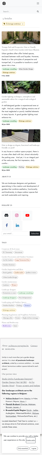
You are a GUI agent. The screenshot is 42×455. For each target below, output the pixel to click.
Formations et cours (9, 293)
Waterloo (27, 398)
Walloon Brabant (12, 398)
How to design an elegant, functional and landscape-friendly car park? (21, 146)
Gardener (6, 285)
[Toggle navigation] (38, 3)
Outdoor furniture (9, 265)
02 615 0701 (10, 348)
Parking (21, 167)
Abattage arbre (8, 318)
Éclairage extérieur (9, 72)
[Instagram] (16, 215)
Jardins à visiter (31, 272)
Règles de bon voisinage (30, 318)
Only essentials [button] (23, 448)
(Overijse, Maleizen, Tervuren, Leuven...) (21, 406)
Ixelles (35, 410)
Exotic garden (7, 272)
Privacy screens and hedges (28, 385)
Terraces (27, 305)
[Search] (37, 11)
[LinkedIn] (17, 225)
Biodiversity (7, 326)
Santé (15, 326)
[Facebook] (6, 225)
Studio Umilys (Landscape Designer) (17, 378)
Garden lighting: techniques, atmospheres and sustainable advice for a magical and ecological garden (19, 99)
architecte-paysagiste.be (18, 345)
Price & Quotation (25, 298)
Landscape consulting (9, 69)
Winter (14, 285)
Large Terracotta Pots (22, 260)
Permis (17, 318)
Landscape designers (9, 298)
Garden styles (19, 272)
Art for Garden (8, 260)
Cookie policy (30, 440)
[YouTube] (27, 215)
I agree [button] (33, 448)
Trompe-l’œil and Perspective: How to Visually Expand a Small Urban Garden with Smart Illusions (20, 48)
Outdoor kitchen (8, 305)
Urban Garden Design (26, 69)
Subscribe (35, 233)
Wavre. (22, 401)
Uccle (29, 410)
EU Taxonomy (7, 252)
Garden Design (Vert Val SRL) (14, 382)
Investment (18, 252)
